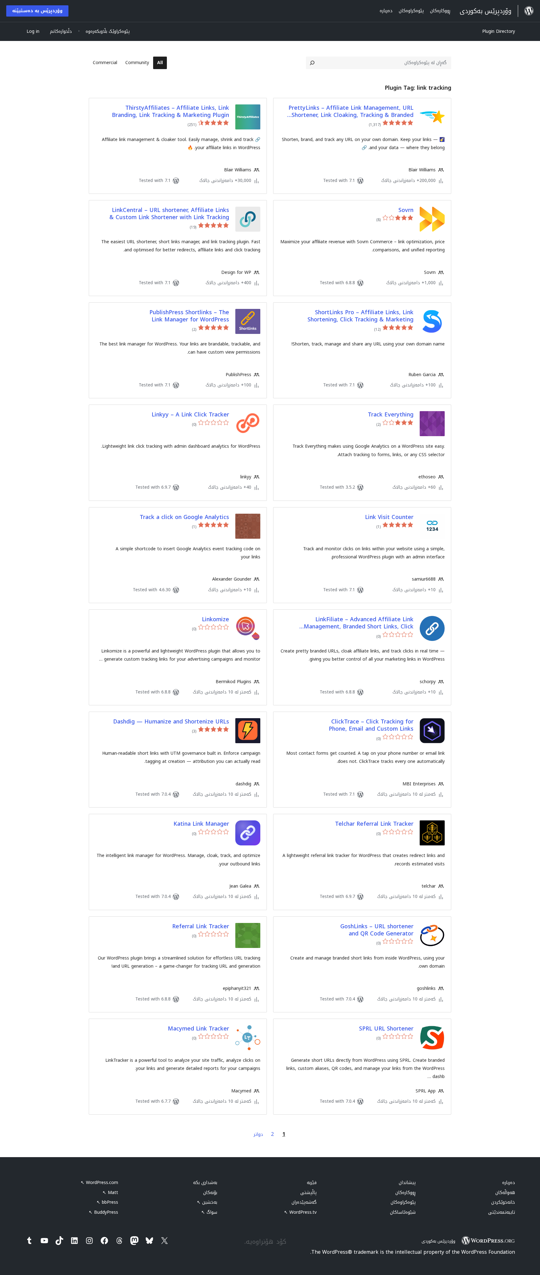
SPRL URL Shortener (386, 1028)
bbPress (107, 1202)
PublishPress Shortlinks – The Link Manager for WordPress (189, 316)
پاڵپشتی (308, 1192)
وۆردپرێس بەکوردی (438, 1241)
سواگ (209, 1212)
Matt (110, 1192)
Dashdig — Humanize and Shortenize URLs (171, 721)
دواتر (258, 1134)
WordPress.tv (300, 1212)
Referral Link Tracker (200, 926)
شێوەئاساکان (403, 1212)
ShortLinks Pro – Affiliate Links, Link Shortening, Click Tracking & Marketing (360, 316)
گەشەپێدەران (304, 1202)
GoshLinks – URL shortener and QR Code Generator (376, 930)
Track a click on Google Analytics (184, 517)
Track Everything (390, 414)
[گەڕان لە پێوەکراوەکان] (312, 63)
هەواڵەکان (505, 1192)
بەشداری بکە (205, 1182)
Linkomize (215, 619)
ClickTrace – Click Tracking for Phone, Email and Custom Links (371, 725)
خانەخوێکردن (503, 1202)
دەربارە (508, 1182)
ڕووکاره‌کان (405, 1192)
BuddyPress (103, 1212)
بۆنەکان (210, 1192)
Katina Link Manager (201, 824)
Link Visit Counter (389, 517)
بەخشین (207, 1202)
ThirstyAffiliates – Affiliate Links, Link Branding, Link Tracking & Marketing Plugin (170, 111)
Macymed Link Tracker (198, 1028)
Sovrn (405, 210)
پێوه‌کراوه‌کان (403, 1202)
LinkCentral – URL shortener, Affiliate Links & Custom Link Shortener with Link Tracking (169, 214)
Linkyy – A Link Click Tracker (190, 414)
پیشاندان (407, 1182)
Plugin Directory (498, 31)
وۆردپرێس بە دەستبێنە (37, 11)
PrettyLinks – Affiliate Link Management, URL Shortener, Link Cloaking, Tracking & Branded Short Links (350, 111)
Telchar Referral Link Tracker (374, 824)
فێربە (312, 1182)
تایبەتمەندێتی (501, 1212)
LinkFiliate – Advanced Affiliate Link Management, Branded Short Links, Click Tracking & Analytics (358, 623)
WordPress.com (99, 1182)
